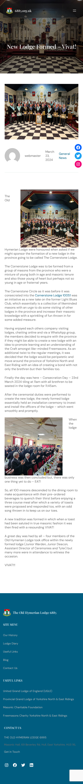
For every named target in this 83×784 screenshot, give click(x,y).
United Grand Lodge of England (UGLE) (27, 691)
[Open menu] (74, 10)
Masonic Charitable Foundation (22, 707)
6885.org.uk (23, 11)
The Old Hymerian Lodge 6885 (25, 737)
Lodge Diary (10, 643)
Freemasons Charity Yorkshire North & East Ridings (35, 715)
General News (64, 156)
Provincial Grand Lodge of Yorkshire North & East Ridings (38, 699)
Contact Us (10, 668)
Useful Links (10, 651)
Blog (5, 660)
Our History (10, 635)
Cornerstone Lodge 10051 (53, 295)
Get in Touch (12, 751)
